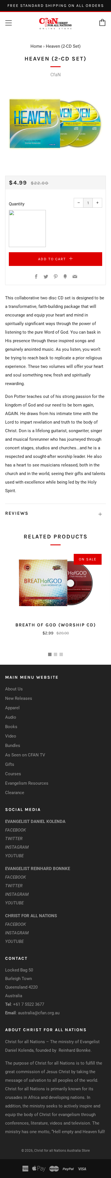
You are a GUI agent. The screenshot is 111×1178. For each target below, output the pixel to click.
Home (36, 46)
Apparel (12, 707)
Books (11, 726)
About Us (14, 689)
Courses (13, 773)
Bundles (12, 745)
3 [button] (61, 654)
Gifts (9, 764)
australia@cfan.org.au (38, 1012)
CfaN (55, 74)
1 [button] (50, 654)
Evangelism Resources (26, 783)
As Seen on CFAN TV (25, 755)
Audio (10, 717)
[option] (55, 124)
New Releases (18, 698)
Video (10, 736)
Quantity (16, 204)
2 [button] (55, 654)
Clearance (14, 792)
